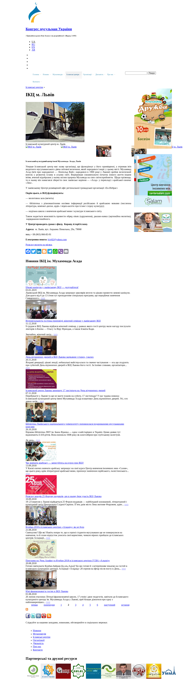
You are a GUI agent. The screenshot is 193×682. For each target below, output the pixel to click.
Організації (38, 640)
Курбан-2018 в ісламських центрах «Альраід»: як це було (55, 527)
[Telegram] (49, 251)
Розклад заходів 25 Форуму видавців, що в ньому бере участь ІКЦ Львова (63, 496)
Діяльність (38, 643)
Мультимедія (39, 634)
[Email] (66, 251)
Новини (37, 630)
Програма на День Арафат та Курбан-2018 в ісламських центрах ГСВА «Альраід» (68, 560)
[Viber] (60, 251)
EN (33, 47)
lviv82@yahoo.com (57, 239)
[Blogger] (44, 251)
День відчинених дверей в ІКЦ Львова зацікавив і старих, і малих (60, 357)
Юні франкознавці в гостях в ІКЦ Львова (47, 591)
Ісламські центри (34, 87)
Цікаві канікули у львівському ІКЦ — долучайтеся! (52, 287)
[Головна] (36, 22)
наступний (109, 605)
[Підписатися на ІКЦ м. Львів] (27, 609)
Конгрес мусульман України (49, 29)
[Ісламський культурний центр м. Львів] (55, 141)
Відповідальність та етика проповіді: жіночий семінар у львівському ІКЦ (63, 321)
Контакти (38, 650)
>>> (43, 298)
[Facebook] (28, 251)
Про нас (37, 646)
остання (125, 605)
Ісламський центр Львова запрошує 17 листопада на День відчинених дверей (65, 390)
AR (33, 50)
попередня (49, 605)
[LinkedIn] (38, 251)
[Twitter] (33, 251)
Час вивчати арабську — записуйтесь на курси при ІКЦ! (55, 463)
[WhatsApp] (55, 251)
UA (33, 41)
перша (34, 605)
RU (33, 44)
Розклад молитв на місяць (39, 244)
